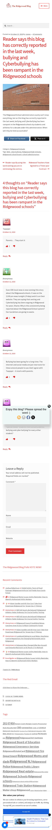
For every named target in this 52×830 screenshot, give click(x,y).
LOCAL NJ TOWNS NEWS (14, 696)
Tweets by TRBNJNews (11, 670)
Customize (26, 818)
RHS (4, 738)
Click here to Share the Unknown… (16, 687)
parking (34, 734)
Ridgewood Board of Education (21, 742)
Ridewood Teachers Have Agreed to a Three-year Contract (39, 165)
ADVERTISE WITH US (12, 700)
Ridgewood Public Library (25, 766)
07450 (11, 723)
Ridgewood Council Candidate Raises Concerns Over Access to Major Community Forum (24, 624)
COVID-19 (35, 728)
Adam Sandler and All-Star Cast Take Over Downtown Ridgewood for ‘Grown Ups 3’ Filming (23, 604)
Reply (5, 256)
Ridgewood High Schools (31, 152)
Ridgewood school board (12, 154)
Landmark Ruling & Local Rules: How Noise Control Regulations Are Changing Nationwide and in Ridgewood (26, 638)
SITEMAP (8, 705)
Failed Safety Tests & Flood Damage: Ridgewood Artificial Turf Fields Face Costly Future (25, 590)
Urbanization (38, 790)
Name (8, 515)
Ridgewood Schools (17, 149)
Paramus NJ (27, 734)
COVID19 (42, 727)
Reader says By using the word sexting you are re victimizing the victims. (14, 165)
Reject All (26, 825)
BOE (8, 152)
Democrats (7, 731)
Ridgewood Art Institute (31, 738)
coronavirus (27, 727)
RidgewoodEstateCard (14, 751)
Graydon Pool (24, 731)
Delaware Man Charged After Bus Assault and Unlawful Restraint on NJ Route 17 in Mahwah (26, 646)
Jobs (44, 731)
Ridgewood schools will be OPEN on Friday (25, 781)
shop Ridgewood (20, 790)
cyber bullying (16, 152)
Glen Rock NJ (15, 731)
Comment (11, 482)
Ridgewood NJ (21, 761)
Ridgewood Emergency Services (21, 746)
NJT (13, 734)
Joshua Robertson (12, 588)
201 (5, 723)
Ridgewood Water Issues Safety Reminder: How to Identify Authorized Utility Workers (26, 598)
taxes (32, 790)
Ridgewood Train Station (17, 785)
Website (9, 538)
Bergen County (20, 724)
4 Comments (37, 34)
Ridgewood (13, 737)
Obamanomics (19, 734)
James (28, 34)
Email (8, 527)
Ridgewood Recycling (41, 772)
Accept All (26, 812)
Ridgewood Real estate (18, 771)
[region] (26, 810)
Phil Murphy (42, 734)
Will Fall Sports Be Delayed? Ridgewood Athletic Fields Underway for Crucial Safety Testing (25, 611)
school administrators (30, 154)
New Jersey (7, 734)
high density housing (35, 731)
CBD (19, 727)
